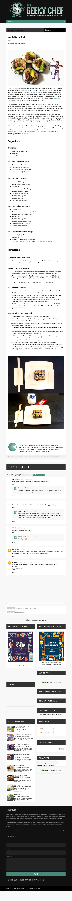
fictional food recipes (20, 456)
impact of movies (20, 551)
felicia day (20, 30)
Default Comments (27, 475)
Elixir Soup (17, 785)
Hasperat (17, 794)
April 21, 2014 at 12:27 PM (26, 479)
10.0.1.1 (14, 570)
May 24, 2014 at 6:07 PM (31, 536)
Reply (13, 484)
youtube (57, 456)
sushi (37, 456)
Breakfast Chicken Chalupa (23, 726)
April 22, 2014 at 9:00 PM (31, 511)
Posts (44, 729)
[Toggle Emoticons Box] (7, 605)
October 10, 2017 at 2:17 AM (25, 562)
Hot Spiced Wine (19, 765)
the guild (41, 456)
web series (51, 456)
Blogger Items (36, 888)
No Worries (15, 549)
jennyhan (15, 562)
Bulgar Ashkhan (20, 612)
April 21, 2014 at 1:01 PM (31, 488)
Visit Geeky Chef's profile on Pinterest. (51, 714)
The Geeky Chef (23, 888)
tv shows (46, 456)
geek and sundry (31, 456)
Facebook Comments (38, 475)
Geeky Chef (22, 488)
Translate (51, 765)
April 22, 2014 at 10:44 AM (26, 502)
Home (10, 30)
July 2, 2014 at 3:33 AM (25, 549)
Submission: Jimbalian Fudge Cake (25, 608)
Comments (45, 732)
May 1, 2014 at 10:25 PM (28, 528)
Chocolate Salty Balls (21, 744)
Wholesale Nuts (17, 528)
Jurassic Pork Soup (20, 775)
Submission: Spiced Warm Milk (23, 735)
